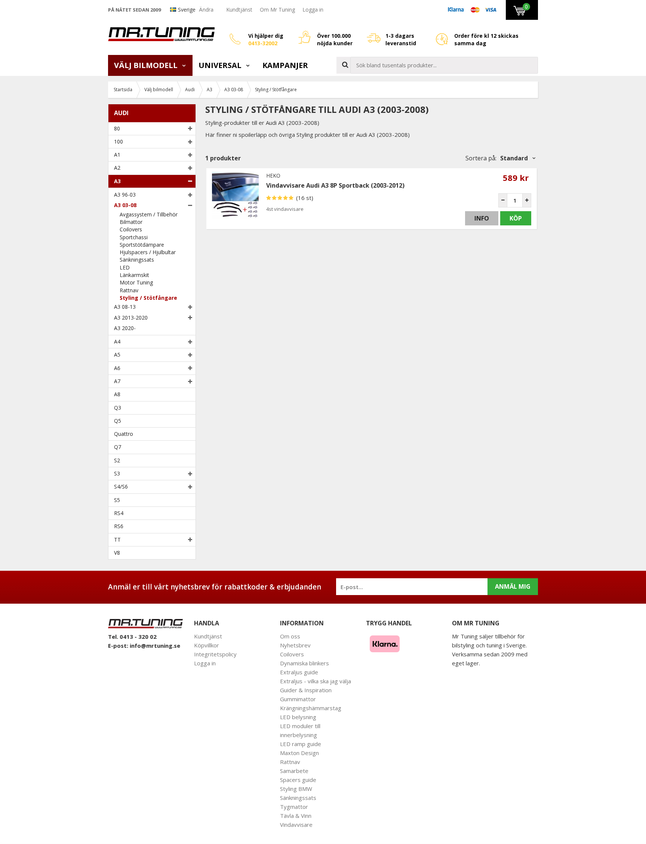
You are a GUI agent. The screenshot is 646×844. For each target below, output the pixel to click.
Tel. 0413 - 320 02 (132, 636)
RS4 (118, 513)
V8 (117, 552)
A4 (117, 341)
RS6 (118, 526)
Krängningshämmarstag (310, 708)
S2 (117, 460)
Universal (221, 65)
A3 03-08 (125, 205)
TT (117, 539)
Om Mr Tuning (277, 9)
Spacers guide (298, 779)
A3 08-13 (125, 306)
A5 (117, 354)
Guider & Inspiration (306, 690)
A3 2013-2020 (131, 317)
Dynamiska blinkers (304, 663)
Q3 (117, 407)
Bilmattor (131, 221)
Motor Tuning (136, 282)
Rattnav (129, 290)
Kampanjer (285, 65)
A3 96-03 (125, 194)
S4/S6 (121, 486)
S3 (117, 473)
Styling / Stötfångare (148, 297)
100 (118, 141)
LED (125, 267)
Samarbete (294, 770)
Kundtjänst (239, 9)
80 (117, 128)
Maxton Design (299, 753)
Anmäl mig (512, 586)
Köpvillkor (206, 645)
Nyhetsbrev (295, 645)
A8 (117, 394)
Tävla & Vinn (295, 815)
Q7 (117, 446)
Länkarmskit (134, 274)
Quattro (123, 433)
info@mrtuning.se (155, 645)
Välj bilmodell (146, 65)
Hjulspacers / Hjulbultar (148, 252)
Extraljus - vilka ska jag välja (315, 681)
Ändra (206, 9)
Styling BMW (296, 788)
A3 (117, 181)
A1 (117, 154)
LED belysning (298, 717)
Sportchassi (134, 237)
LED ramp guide (300, 744)
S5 (117, 499)
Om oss (290, 636)
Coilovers (131, 229)
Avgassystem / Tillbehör (149, 214)
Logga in (312, 9)
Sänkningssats (137, 259)
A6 (117, 368)
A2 (117, 167)
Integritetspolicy (215, 654)
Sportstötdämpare (142, 244)
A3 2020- (125, 328)
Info (481, 218)
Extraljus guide (299, 672)
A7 (117, 381)
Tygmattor (294, 806)
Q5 (117, 420)
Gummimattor (298, 699)
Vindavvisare (296, 824)
